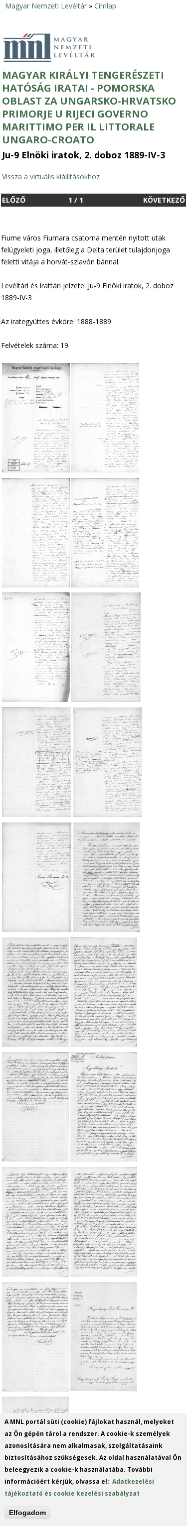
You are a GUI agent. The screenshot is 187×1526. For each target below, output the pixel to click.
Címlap (105, 5)
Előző (13, 200)
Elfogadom (27, 1513)
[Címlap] (61, 48)
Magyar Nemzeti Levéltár (46, 5)
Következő (164, 200)
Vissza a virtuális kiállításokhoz (51, 176)
